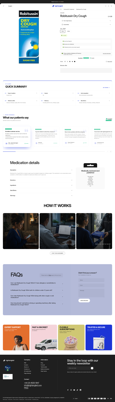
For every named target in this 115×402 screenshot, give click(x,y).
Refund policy (5, 399)
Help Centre (44, 371)
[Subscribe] (92, 368)
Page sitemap (27, 373)
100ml (62, 31)
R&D (25, 362)
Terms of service (16, 399)
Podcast (43, 365)
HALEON (62, 12)
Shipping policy (21, 399)
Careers (26, 365)
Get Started (105, 87)
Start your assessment (57, 253)
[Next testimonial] (110, 151)
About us (26, 367)
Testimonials (44, 367)
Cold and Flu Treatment (69, 9)
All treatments (27, 371)
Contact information (28, 399)
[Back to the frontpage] (60, 9)
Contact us (27, 369)
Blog (42, 362)
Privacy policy (10, 399)
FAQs (50, 275)
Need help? (110, 61)
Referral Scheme (45, 369)
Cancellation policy (35, 399)
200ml (68, 31)
